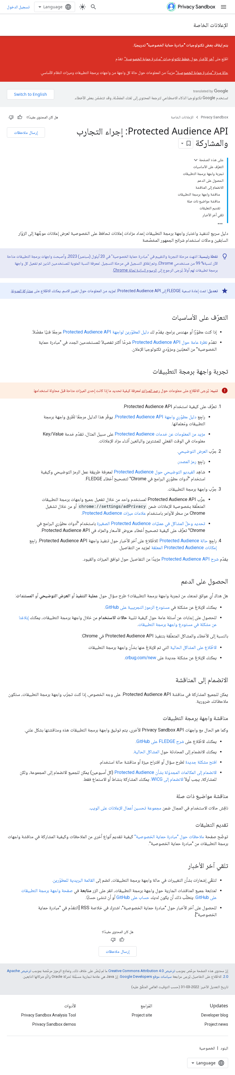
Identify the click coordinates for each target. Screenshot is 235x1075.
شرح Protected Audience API (190, 559)
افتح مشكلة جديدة (201, 762)
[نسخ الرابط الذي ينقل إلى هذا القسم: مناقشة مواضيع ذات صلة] (170, 796)
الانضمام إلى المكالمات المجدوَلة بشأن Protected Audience (165, 772)
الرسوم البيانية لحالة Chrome (135, 270)
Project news (216, 1024)
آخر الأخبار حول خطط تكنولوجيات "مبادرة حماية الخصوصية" (169, 58)
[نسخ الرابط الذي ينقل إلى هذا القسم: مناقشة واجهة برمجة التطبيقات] (157, 718)
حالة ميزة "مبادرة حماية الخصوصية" (202, 72)
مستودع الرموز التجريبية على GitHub (137, 607)
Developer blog (214, 1015)
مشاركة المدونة (22, 290)
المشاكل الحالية (146, 751)
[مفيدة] (19, 117)
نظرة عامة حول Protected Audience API (169, 342)
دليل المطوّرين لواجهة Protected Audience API (106, 332)
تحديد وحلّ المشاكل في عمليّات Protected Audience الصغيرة (151, 523)
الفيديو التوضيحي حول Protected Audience (154, 472)
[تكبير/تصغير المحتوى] (195, 160)
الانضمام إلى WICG (167, 779)
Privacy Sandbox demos (54, 1024)
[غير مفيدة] (11, 117)
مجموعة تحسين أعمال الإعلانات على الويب (125, 808)
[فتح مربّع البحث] (93, 6)
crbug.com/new (140, 657)
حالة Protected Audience (183, 540)
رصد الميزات (151, 390)
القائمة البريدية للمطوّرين (74, 880)
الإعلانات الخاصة (210, 25)
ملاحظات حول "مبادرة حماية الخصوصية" (169, 836)
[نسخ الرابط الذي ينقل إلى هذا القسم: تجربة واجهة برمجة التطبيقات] (146, 371)
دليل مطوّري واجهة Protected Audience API (155, 417)
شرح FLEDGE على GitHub (160, 741)
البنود (224, 1048)
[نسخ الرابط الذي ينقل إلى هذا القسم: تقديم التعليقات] (189, 825)
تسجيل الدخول (18, 7)
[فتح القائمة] (223, 7)
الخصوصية (207, 1048)
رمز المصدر (187, 461)
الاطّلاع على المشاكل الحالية (193, 647)
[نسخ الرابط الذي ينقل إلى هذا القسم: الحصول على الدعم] (175, 581)
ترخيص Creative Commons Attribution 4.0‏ (141, 971)
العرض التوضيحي (192, 451)
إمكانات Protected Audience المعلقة (184, 547)
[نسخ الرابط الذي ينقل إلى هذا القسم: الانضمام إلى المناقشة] (169, 680)
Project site (142, 1015)
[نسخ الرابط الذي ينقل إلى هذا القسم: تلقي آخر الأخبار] (182, 866)
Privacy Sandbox (214, 117)
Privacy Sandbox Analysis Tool (48, 1015)
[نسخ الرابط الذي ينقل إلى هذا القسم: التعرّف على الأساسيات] (166, 318)
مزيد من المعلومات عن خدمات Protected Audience (160, 434)
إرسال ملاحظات (26, 132)
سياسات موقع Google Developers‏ (146, 976)
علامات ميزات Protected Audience (114, 513)
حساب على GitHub (132, 897)
